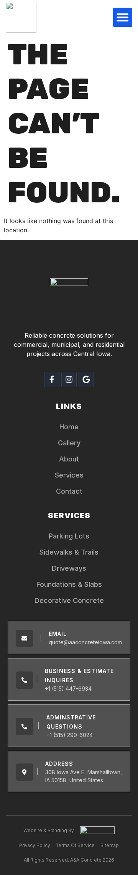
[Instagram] (69, 379)
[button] (122, 17)
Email (58, 633)
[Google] (86, 379)
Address (59, 763)
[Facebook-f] (51, 379)
